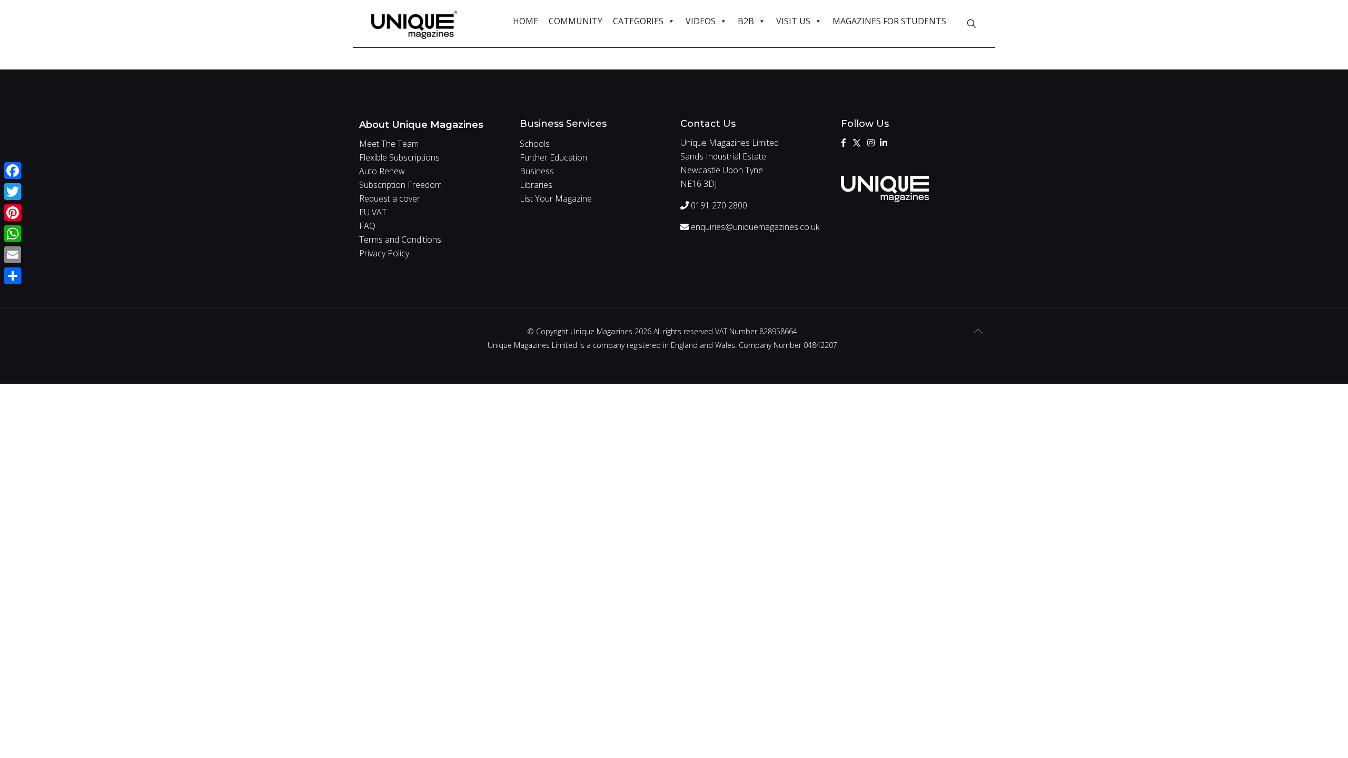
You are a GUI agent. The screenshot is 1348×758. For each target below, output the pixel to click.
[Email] (12, 254)
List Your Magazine (556, 198)
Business (537, 171)
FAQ (367, 226)
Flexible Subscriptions (399, 157)
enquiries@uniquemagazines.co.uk (754, 227)
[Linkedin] (883, 142)
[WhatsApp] (12, 233)
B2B (746, 21)
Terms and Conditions (400, 239)
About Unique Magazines (421, 125)
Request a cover (389, 198)
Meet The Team (389, 143)
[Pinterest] (12, 212)
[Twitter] (856, 142)
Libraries (536, 185)
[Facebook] (843, 142)
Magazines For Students (889, 21)
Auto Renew (382, 171)
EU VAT (372, 212)
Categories (638, 21)
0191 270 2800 (718, 205)
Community (575, 21)
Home (525, 21)
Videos (701, 21)
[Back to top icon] (978, 331)
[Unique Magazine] (414, 23)
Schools (535, 143)
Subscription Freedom (400, 185)
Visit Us (793, 21)
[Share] (12, 275)
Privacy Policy (384, 253)
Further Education (553, 157)
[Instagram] (871, 142)
